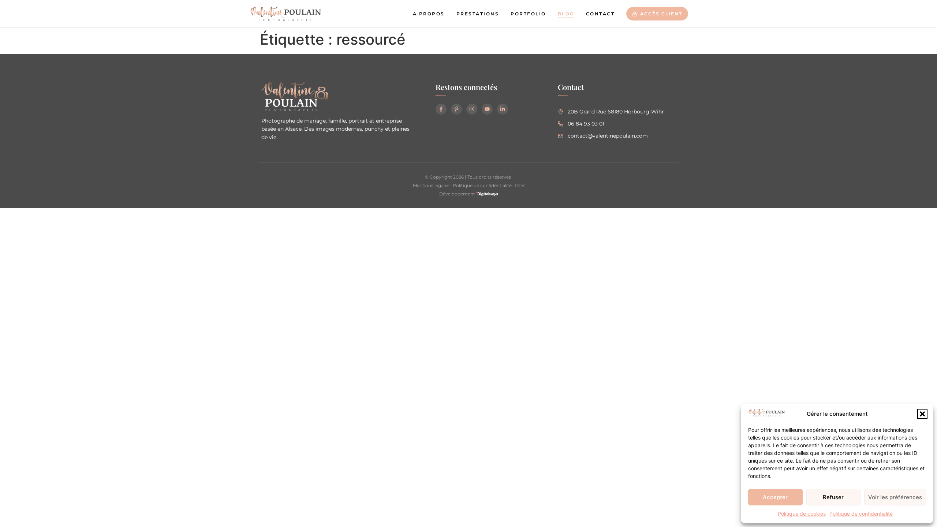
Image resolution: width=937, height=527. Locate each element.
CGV (520, 185)
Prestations (477, 13)
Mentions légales (431, 185)
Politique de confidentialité (861, 514)
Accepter (775, 497)
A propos (429, 13)
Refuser (833, 497)
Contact (600, 13)
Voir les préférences (895, 497)
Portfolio (528, 13)
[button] (922, 414)
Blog (566, 13)
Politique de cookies (802, 514)
